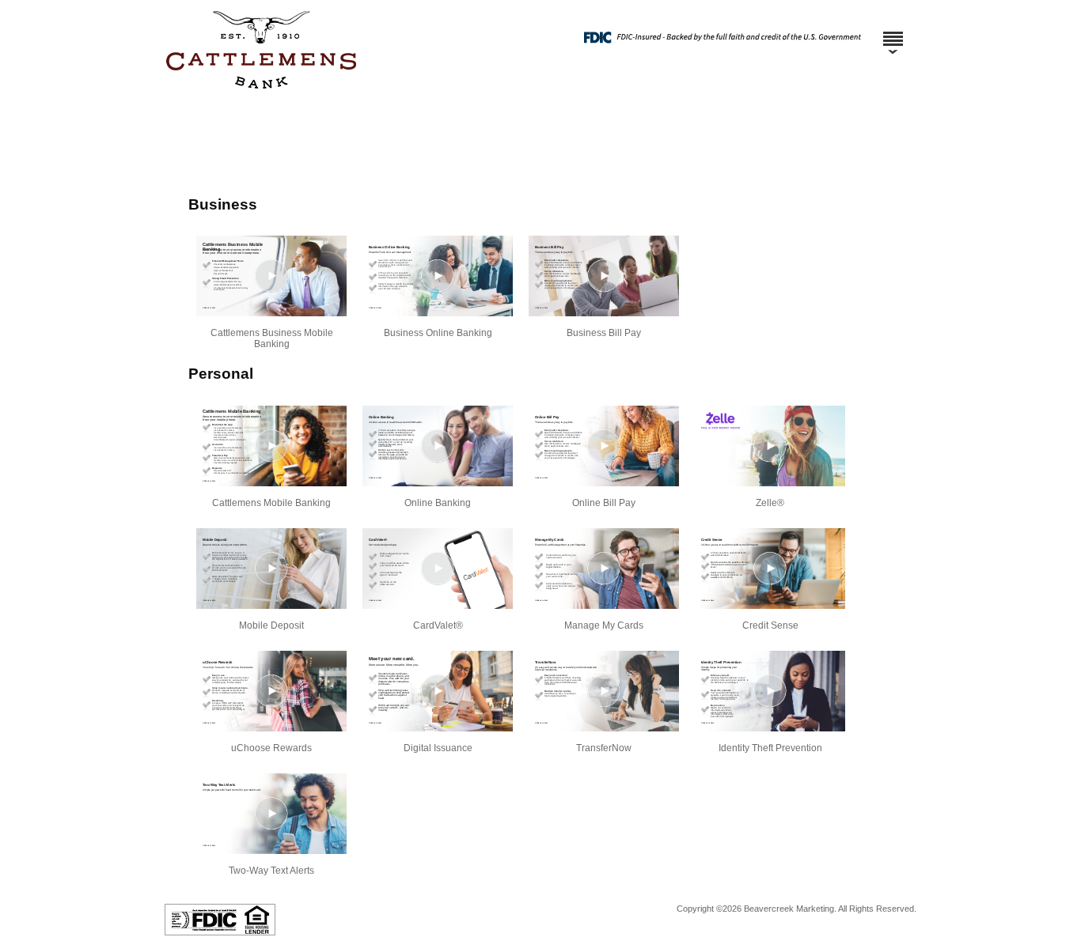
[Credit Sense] (770, 568)
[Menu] (892, 31)
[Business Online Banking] (437, 276)
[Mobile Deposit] (271, 568)
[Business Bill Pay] (604, 276)
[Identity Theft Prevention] (770, 691)
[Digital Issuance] (437, 691)
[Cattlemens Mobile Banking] (271, 446)
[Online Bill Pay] (604, 446)
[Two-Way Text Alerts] (271, 813)
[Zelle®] (770, 446)
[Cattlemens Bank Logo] (538, 94)
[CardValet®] (437, 568)
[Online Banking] (437, 446)
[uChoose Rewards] (271, 691)
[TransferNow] (604, 691)
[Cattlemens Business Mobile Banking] (271, 276)
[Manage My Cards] (604, 568)
